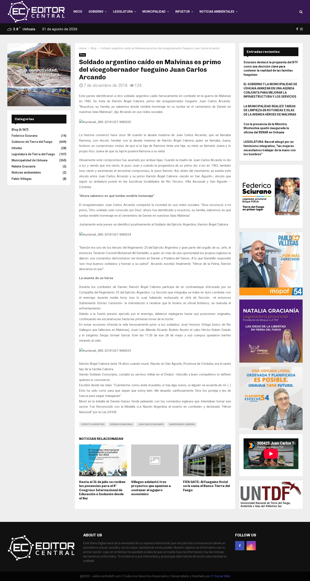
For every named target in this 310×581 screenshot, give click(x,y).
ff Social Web (220, 576)
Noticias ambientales (216, 11)
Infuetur (182, 11)
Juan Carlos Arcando (151, 424)
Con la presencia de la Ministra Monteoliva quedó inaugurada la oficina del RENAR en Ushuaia (266, 128)
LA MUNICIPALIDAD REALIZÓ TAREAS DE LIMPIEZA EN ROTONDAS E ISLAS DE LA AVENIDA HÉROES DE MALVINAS (270, 110)
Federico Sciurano (25, 135)
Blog (82, 55)
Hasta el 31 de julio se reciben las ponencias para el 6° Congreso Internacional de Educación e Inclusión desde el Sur (102, 490)
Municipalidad (154, 11)
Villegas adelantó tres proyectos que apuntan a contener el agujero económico (151, 488)
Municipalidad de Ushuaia (29, 160)
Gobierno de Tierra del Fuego (32, 141)
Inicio (77, 11)
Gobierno (96, 11)
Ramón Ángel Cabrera (182, 424)
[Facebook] (239, 545)
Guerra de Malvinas (121, 424)
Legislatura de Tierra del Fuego (33, 154)
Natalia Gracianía (23, 166)
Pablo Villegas (22, 178)
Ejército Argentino (93, 424)
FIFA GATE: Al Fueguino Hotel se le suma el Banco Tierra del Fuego (206, 486)
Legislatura (123, 11)
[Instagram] (251, 545)
